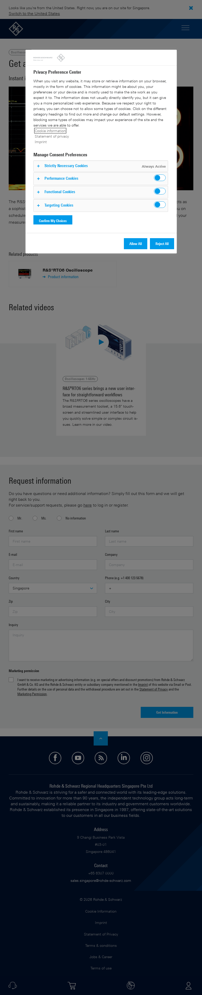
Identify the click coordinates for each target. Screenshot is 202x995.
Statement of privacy (52, 136)
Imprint (41, 141)
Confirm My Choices (53, 220)
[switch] (160, 177)
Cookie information (50, 130)
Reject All (162, 243)
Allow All (135, 243)
